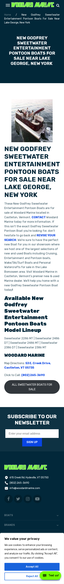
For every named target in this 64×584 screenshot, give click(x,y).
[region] (32, 558)
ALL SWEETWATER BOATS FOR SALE (32, 387)
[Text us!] (50, 576)
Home (7, 14)
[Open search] (58, 5)
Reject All (32, 576)
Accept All (32, 566)
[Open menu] (7, 5)
